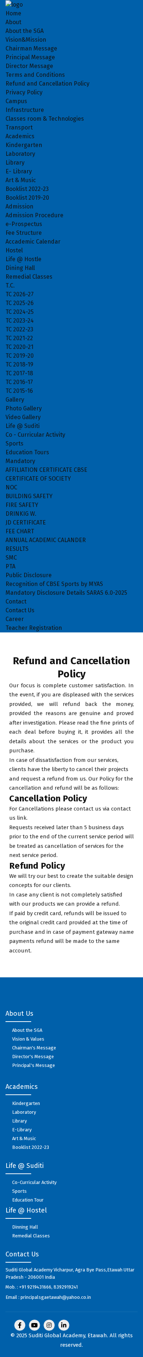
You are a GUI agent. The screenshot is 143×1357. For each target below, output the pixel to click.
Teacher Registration (34, 627)
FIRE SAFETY (22, 504)
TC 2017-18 (19, 373)
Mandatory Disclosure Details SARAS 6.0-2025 (66, 592)
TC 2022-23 (19, 329)
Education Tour (28, 1200)
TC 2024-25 (20, 311)
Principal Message (30, 57)
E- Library (19, 171)
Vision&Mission (26, 39)
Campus (16, 101)
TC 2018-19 (19, 364)
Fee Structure (24, 232)
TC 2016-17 (19, 382)
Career (15, 619)
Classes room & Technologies (45, 118)
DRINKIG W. (21, 513)
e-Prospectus (24, 224)
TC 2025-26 (20, 303)
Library (15, 162)
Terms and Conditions (35, 74)
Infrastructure (25, 109)
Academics (20, 136)
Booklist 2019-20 (27, 197)
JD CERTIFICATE (26, 522)
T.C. (10, 285)
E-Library (22, 1129)
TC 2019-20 (20, 355)
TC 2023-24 (20, 320)
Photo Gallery (24, 408)
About (13, 22)
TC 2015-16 (19, 390)
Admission (19, 206)
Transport (19, 127)
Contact (16, 601)
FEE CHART (20, 531)
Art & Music (21, 180)
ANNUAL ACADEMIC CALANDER (46, 540)
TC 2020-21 (19, 346)
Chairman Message (31, 48)
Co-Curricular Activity (34, 1182)
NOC (11, 487)
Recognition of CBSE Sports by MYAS (54, 583)
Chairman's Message (34, 1047)
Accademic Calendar (33, 241)
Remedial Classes (29, 276)
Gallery (15, 399)
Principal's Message (33, 1065)
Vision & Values (28, 1039)
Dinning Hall (25, 1227)
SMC (11, 557)
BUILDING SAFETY (29, 496)
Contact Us (20, 610)
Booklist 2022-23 (27, 188)
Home (13, 13)
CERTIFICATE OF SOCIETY (38, 478)
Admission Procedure (34, 215)
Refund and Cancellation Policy (47, 83)
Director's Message (33, 1056)
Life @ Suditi (23, 425)
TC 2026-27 (20, 294)
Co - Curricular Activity (35, 434)
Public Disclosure (29, 575)
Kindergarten (24, 145)
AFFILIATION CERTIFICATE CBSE (46, 469)
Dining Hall (20, 267)
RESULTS (17, 548)
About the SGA (25, 30)
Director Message (29, 66)
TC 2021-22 (19, 338)
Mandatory (20, 461)
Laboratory (20, 153)
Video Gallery (23, 417)
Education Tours (27, 452)
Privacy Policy (24, 92)
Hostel (14, 250)
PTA (10, 566)
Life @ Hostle (23, 259)
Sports (14, 443)
